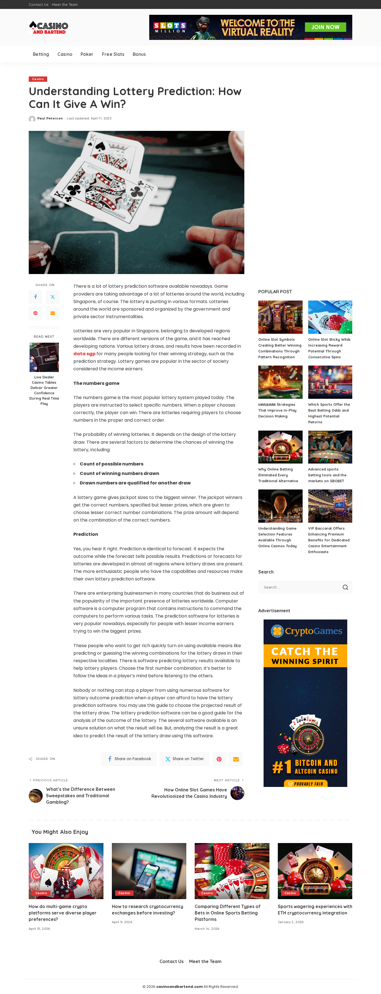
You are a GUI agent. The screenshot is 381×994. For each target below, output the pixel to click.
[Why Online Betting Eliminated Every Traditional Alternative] (280, 447)
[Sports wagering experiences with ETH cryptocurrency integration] (315, 871)
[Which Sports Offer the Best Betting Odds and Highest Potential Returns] (330, 382)
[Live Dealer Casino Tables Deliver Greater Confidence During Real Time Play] (44, 357)
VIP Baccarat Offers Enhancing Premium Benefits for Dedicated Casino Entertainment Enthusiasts (328, 540)
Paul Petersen (50, 118)
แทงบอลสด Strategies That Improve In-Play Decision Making (277, 410)
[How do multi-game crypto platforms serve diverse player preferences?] (66, 871)
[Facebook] (35, 297)
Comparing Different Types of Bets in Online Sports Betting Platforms (228, 913)
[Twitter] (52, 297)
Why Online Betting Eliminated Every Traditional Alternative (278, 475)
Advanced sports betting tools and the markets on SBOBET (327, 475)
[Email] (52, 313)
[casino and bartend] (49, 27)
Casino (38, 79)
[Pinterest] (35, 313)
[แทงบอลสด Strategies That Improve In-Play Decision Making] (280, 382)
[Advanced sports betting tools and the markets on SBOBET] (330, 447)
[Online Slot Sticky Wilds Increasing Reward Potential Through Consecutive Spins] (330, 317)
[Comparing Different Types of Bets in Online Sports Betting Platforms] (232, 871)
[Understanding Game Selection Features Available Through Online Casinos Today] (280, 506)
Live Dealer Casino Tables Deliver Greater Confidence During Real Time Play (44, 390)
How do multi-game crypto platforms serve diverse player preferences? (63, 913)
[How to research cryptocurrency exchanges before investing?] (149, 871)
